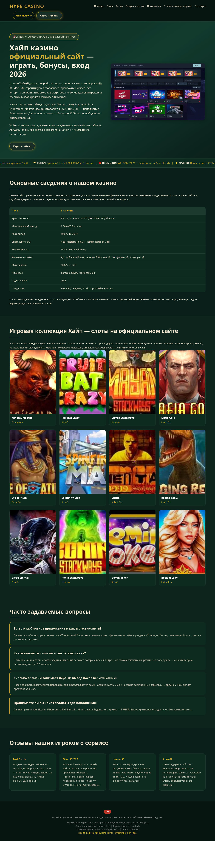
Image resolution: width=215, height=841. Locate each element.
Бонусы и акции (135, 6)
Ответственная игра (126, 832)
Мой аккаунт (24, 15)
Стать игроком (49, 15)
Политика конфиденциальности (95, 832)
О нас (110, 6)
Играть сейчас (22, 146)
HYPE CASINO (26, 6)
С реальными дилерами (178, 6)
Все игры (200, 6)
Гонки (119, 6)
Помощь (99, 6)
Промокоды (154, 6)
